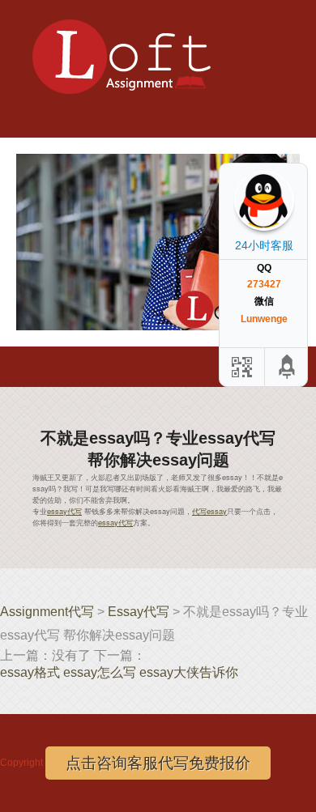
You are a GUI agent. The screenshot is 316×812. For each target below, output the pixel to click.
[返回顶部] (288, 367)
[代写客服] (241, 367)
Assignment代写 (47, 612)
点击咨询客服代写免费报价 (158, 763)
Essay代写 (138, 612)
